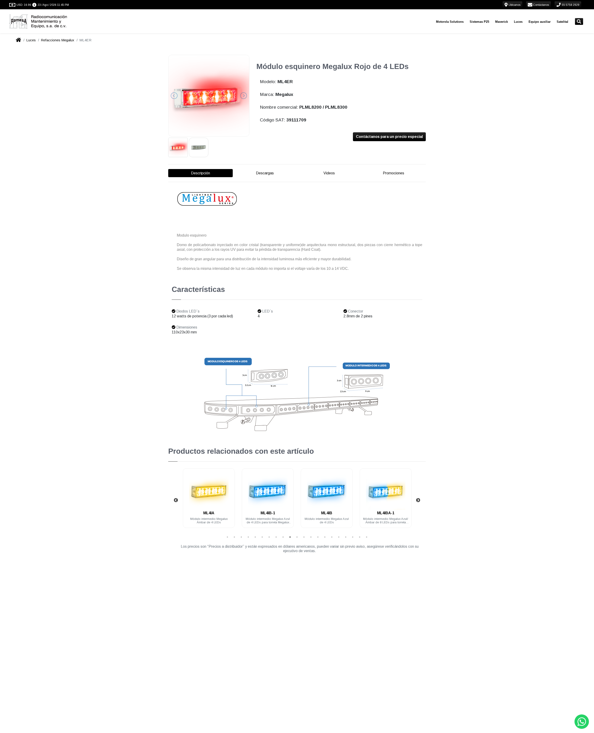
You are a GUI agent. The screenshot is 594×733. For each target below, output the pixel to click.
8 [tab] (276, 537)
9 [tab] (283, 537)
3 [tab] (241, 537)
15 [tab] (325, 537)
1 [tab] (227, 537)
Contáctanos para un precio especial (389, 137)
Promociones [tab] (393, 173)
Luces (518, 21)
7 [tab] (269, 537)
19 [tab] (352, 537)
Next (418, 500)
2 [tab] (234, 537)
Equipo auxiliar (540, 21)
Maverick (501, 21)
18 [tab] (345, 537)
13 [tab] (311, 537)
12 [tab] (304, 537)
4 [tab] (248, 537)
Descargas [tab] (265, 173)
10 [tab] (290, 537)
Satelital (562, 21)
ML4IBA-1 (385, 513)
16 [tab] (331, 537)
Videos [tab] (329, 173)
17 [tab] (338, 537)
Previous (176, 500)
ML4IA (208, 513)
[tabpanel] (208, 501)
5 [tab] (255, 537)
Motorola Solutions (450, 21)
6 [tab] (262, 537)
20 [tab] (359, 537)
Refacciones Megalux (57, 40)
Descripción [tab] (200, 173)
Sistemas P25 (479, 21)
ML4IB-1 (268, 513)
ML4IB (326, 513)
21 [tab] (366, 537)
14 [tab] (318, 537)
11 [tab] (297, 537)
